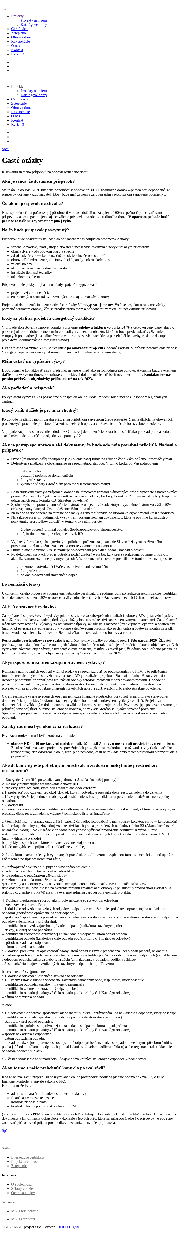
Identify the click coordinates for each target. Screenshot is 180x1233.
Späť (5, 149)
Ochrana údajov (23, 1193)
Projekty (17, 16)
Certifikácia (19, 29)
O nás (15, 46)
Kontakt (17, 50)
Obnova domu (22, 37)
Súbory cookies (22, 1189)
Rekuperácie (20, 41)
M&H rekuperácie (24, 1211)
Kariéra (17, 54)
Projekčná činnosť (24, 1162)
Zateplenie (19, 33)
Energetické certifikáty (28, 1157)
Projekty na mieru (34, 20)
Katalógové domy (34, 25)
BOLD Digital (68, 1227)
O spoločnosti (21, 1184)
